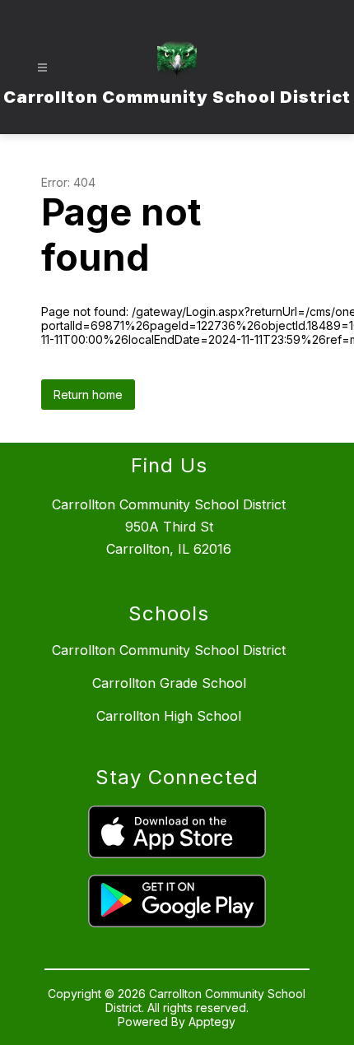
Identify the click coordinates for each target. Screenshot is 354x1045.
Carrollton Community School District (169, 650)
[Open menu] (42, 67)
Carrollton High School (168, 716)
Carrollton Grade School (169, 683)
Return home (88, 395)
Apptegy (212, 1022)
